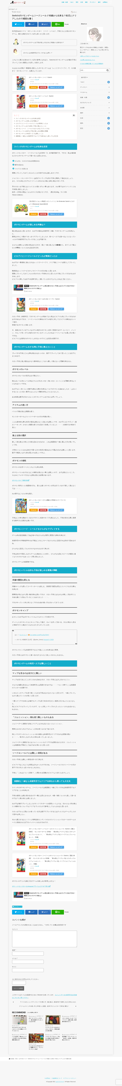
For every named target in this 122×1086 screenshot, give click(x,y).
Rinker (36, 79)
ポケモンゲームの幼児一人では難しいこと (30, 133)
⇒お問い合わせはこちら (87, 60)
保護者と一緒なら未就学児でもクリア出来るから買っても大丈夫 (37, 136)
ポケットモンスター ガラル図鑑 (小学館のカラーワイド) (47, 500)
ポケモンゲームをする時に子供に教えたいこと (31, 126)
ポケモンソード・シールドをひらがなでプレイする (32, 128)
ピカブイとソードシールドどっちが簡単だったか (32, 123)
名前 (14, 950)
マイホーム (83, 92)
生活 (81, 2)
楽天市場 (43, 87)
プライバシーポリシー (70, 1078)
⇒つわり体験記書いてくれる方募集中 (91, 63)
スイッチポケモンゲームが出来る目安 (28, 118)
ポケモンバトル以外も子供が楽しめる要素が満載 (32, 131)
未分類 (82, 107)
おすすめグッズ (13, 9)
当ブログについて (85, 102)
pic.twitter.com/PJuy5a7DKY (39, 635)
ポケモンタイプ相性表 (20, 480)
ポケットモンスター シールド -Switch (41, 96)
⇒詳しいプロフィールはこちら (89, 56)
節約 (86, 2)
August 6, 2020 (49, 639)
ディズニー (93, 2)
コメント (15, 929)
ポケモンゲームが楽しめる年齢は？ (27, 121)
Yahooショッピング (56, 87)
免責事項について (57, 1078)
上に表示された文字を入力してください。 (26, 979)
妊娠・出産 (65, 2)
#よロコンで (24, 635)
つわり (72, 2)
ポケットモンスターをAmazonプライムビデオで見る (30, 886)
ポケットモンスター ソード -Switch (40, 77)
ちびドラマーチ (60, 1081)
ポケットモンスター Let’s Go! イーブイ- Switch (44, 299)
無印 (99, 2)
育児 (77, 2)
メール (14, 958)
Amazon (33, 87)
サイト (14, 966)
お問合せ (105, 2)
